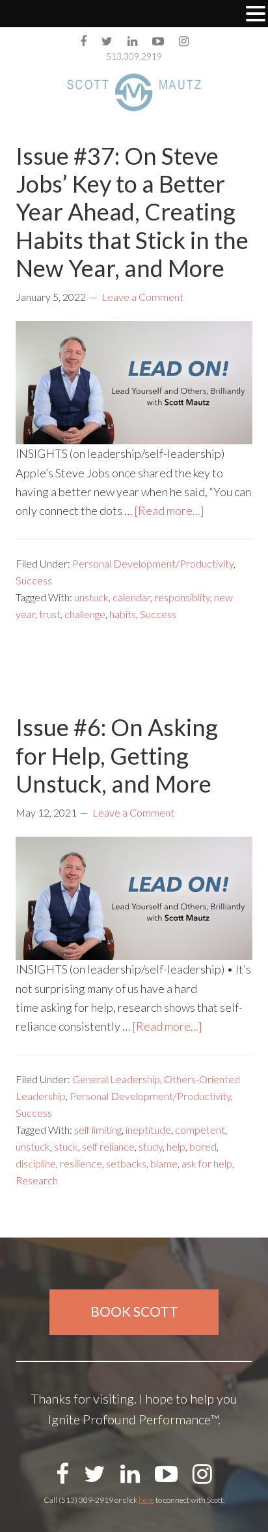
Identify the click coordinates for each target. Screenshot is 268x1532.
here (146, 1500)
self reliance (108, 1146)
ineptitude (148, 1129)
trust (49, 614)
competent (200, 1129)
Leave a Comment (142, 297)
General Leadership (116, 1079)
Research (37, 1180)
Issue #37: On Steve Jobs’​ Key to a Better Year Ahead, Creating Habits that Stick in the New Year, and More (132, 211)
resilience (81, 1163)
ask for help (206, 1163)
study (151, 1146)
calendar (131, 597)
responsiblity (182, 597)
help (176, 1146)
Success (34, 580)
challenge (84, 614)
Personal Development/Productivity (153, 563)
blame (164, 1163)
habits (122, 614)
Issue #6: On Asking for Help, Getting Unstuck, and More (117, 755)
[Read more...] (169, 510)
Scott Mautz (134, 92)
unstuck (91, 597)
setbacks (126, 1163)
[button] (255, 15)
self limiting (98, 1129)
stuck (66, 1146)
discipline (36, 1163)
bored (203, 1146)
